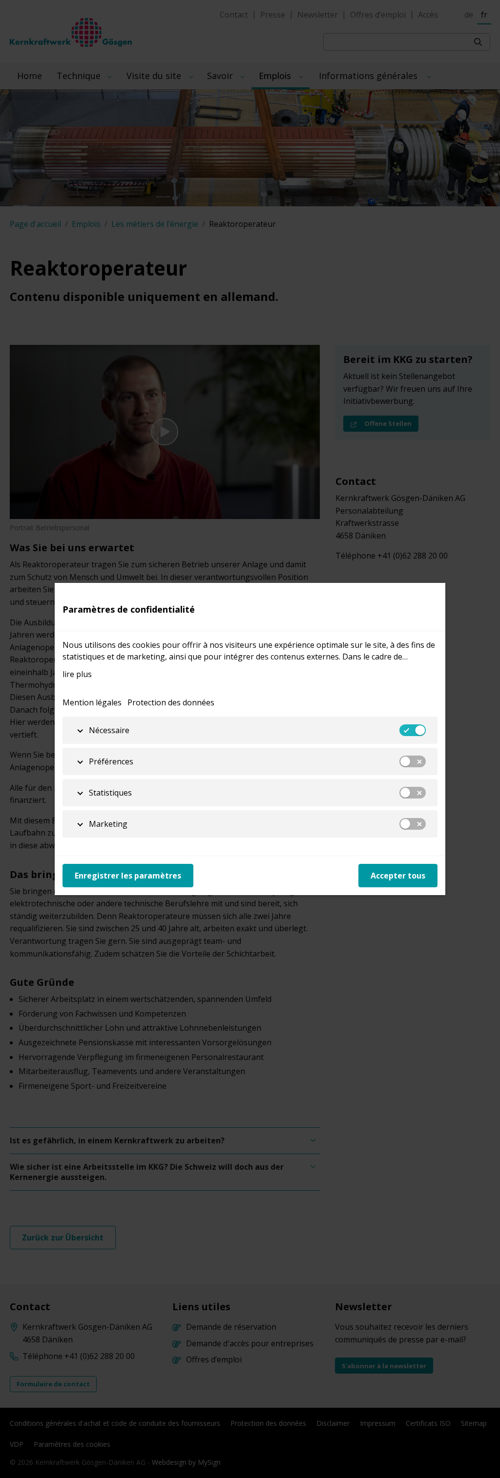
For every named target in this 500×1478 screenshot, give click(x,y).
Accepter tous (398, 875)
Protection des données (170, 702)
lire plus (77, 674)
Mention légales (92, 702)
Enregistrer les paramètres (128, 875)
